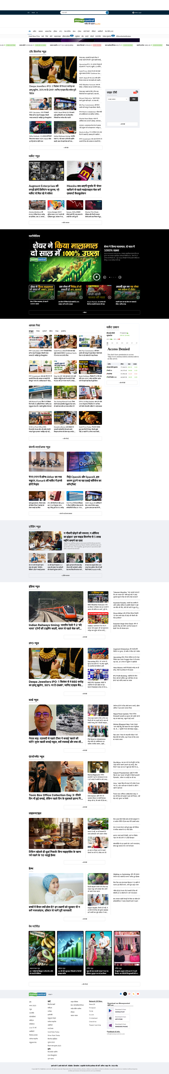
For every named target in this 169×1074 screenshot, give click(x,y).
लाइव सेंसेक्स (74, 1002)
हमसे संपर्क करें (63, 1066)
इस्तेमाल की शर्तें (95, 1066)
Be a (97, 23)
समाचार (41, 31)
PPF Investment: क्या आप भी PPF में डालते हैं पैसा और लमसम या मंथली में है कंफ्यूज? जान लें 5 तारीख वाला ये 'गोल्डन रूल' (90, 140)
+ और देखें (122, 124)
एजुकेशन (77, 36)
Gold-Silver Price (34, 36)
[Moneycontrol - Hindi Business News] (84, 21)
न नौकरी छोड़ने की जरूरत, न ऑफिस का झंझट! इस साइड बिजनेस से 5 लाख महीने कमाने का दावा (82, 536)
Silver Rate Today (54, 1035)
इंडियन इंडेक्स (66, 36)
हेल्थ (74, 31)
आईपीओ (50, 1025)
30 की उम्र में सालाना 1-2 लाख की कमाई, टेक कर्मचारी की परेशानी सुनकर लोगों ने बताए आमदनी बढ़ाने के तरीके (55, 567)
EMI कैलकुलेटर (52, 1055)
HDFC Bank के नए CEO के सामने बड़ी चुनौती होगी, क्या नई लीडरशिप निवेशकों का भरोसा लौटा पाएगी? (64, 114)
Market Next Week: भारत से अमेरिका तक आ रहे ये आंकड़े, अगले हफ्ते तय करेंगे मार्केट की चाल (90, 120)
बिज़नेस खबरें (51, 1004)
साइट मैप (107, 1066)
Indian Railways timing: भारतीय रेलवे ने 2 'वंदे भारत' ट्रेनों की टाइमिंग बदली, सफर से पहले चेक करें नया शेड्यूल (64, 138)
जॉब (82, 36)
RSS (133, 994)
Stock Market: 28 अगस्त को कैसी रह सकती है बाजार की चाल (96, 303)
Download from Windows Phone (118, 1025)
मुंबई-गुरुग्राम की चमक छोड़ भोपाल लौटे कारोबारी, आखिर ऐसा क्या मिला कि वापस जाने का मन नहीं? (74, 567)
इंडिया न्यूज (34, 586)
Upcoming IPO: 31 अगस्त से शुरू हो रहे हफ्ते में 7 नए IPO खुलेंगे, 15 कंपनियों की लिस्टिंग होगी (90, 65)
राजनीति (31, 1013)
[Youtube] (138, 994)
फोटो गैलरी (86, 31)
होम (30, 31)
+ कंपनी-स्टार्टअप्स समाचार (65, 513)
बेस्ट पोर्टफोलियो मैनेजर (77, 1005)
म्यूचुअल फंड (32, 1042)
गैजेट (46, 36)
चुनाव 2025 (51, 1042)
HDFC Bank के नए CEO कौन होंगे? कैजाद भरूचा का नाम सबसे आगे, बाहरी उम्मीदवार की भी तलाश (90, 79)
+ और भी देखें (122, 382)
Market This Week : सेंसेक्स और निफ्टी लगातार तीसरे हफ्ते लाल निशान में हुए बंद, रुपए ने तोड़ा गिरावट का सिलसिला (93, 214)
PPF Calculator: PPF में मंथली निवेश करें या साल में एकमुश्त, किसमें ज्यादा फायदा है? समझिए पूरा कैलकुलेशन (40, 114)
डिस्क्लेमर (76, 1066)
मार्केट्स (31, 1020)
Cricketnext (93, 1018)
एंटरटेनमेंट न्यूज (36, 756)
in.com (91, 1015)
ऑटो (51, 36)
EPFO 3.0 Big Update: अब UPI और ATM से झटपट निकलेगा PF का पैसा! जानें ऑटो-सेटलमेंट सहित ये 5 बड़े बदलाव (90, 404)
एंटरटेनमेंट (98, 36)
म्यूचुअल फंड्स (52, 1018)
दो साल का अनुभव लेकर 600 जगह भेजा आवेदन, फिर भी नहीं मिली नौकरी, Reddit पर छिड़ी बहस (93, 567)
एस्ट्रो (86, 36)
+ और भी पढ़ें (65, 438)
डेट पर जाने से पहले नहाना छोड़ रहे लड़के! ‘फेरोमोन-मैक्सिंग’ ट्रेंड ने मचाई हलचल (37, 567)
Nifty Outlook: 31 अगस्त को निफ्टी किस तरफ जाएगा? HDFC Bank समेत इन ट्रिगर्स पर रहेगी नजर (40, 138)
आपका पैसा (48, 31)
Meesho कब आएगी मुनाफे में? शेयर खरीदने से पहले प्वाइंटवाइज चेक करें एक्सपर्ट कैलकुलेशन (84, 189)
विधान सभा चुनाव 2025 (54, 1046)
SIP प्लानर (51, 1059)
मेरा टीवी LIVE (109, 31)
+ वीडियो (84, 312)
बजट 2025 (32, 1006)
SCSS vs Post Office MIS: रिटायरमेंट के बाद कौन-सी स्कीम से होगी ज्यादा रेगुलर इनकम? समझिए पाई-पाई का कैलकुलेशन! (40, 429)
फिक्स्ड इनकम (33, 1035)
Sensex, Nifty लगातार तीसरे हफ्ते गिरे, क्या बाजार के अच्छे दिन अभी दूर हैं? (74, 214)
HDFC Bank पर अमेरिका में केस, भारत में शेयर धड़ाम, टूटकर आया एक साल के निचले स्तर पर (93, 505)
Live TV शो (32, 1028)
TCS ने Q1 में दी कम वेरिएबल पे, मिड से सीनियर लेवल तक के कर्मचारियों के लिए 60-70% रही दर (74, 505)
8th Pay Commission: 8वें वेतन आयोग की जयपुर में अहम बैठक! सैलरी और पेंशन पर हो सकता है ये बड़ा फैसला (89, 106)
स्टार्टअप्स (50, 1028)
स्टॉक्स (50, 1011)
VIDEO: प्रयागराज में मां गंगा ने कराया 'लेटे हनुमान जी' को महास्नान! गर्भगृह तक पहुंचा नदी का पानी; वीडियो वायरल (90, 126)
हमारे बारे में (54, 1066)
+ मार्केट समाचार (65, 222)
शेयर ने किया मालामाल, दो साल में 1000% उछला (39, 302)
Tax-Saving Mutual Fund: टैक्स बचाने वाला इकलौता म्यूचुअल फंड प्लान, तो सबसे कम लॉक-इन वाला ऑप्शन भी (65, 404)
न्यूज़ (30, 1009)
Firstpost (92, 1008)
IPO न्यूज (34, 643)
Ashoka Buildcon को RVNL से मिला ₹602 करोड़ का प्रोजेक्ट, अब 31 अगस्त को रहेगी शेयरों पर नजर (37, 214)
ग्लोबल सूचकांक (107, 36)
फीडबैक (70, 1066)
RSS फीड (115, 1066)
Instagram (129, 994)
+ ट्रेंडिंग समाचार (65, 575)
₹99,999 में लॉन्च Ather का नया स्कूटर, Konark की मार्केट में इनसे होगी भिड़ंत (45, 480)
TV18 (91, 1011)
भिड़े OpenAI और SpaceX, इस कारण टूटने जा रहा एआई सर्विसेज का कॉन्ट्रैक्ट (84, 480)
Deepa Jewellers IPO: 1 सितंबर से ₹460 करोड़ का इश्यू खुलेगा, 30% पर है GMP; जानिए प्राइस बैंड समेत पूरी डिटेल (52, 90)
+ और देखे (65, 147)
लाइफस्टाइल (57, 36)
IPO (60, 31)
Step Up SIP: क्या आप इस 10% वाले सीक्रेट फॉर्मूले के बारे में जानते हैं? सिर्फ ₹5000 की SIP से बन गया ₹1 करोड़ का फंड (65, 378)
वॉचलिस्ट (32, 1024)
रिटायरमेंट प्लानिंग (52, 1052)
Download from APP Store (118, 1018)
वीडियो (94, 31)
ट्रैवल (79, 31)
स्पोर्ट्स (92, 36)
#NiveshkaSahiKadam (123, 36)
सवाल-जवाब (74, 1015)
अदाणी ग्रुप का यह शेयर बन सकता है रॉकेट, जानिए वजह (126, 303)
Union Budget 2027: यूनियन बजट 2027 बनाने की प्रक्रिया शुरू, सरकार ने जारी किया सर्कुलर (56, 214)
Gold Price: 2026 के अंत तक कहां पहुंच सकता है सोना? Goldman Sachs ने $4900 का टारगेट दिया (90, 72)
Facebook (121, 994)
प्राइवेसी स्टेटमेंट (85, 1066)
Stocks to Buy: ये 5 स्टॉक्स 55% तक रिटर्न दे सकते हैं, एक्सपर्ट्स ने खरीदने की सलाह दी (90, 133)
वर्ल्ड (43, 36)
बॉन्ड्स (72, 1012)
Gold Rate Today (53, 1032)
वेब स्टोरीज (67, 31)
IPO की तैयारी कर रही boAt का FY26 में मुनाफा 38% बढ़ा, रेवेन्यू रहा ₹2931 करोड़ (56, 505)
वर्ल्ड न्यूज (33, 699)
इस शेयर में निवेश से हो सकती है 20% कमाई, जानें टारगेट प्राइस (69, 303)
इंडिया (55, 31)
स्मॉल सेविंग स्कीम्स (76, 1008)
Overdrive (92, 1021)
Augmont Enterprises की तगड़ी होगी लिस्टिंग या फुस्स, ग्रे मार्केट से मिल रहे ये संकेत (44, 189)
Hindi (33, 12)
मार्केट (34, 31)
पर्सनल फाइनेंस (33, 1039)
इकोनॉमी (50, 1015)
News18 (92, 1004)
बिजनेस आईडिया (52, 1039)
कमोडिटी (100, 31)
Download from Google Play (118, 1010)
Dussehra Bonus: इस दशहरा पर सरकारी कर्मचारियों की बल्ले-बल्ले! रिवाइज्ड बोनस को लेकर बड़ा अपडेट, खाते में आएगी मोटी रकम (64, 429)
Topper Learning (95, 1025)
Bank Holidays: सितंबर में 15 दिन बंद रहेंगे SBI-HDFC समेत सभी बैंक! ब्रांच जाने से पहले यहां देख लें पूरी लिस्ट (90, 378)
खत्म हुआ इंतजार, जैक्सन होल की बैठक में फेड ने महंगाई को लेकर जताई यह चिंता (37, 505)
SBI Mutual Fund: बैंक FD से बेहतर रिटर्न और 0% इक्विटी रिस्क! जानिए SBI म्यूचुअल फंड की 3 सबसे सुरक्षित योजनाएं (40, 404)
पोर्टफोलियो (32, 1017)
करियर (103, 1066)
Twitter (125, 994)
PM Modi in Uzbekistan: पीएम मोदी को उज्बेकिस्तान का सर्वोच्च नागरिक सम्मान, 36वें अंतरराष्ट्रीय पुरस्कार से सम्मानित (90, 113)
